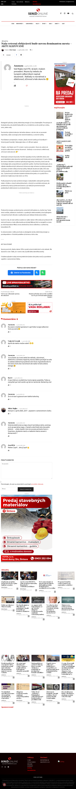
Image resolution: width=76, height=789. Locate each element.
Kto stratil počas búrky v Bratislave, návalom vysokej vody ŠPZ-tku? (68, 694)
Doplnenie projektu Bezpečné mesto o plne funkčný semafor (9, 583)
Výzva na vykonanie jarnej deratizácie (10, 294)
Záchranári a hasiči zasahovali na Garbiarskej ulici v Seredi (63, 185)
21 (58, 703)
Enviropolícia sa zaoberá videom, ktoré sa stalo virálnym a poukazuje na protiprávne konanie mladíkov (37, 668)
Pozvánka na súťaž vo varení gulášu (68, 148)
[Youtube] (68, 13)
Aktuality (5, 41)
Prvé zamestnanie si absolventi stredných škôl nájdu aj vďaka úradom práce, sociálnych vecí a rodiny (47, 585)
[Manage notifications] (4, 784)
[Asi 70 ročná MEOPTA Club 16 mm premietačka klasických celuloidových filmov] (28, 576)
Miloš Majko (12, 50)
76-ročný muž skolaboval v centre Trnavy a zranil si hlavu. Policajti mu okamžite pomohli (22, 667)
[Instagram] (64, 13)
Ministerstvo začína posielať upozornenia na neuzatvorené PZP (68, 607)
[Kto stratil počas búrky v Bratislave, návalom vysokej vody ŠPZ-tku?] (68, 686)
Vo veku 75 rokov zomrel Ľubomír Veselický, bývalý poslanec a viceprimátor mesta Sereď (52, 609)
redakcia (41, 590)
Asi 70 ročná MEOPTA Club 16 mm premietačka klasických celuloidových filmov (28, 584)
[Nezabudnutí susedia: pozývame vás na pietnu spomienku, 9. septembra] (7, 686)
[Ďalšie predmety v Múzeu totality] (7, 600)
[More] (21, 55)
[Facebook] (61, 13)
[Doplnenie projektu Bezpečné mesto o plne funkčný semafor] (9, 576)
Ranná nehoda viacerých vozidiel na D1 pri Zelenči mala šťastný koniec (40, 295)
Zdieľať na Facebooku (22, 273)
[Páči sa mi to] (9, 332)
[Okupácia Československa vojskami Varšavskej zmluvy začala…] (22, 686)
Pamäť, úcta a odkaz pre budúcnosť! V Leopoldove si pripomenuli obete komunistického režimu (53, 668)
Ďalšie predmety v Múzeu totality (7, 606)
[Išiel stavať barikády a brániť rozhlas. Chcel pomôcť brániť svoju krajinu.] (53, 686)
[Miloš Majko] (2, 50)
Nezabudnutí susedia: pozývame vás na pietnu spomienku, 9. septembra (7, 695)
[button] (72, 13)
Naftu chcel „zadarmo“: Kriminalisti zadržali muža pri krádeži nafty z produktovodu (37, 696)
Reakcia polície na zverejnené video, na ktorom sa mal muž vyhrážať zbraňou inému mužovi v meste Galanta (7, 668)
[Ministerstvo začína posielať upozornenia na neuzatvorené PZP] (68, 600)
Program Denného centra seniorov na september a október (65, 583)
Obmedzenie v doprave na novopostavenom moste (63, 219)
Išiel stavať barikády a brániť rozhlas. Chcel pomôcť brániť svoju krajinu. (52, 695)
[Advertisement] (19, 13)
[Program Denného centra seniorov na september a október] (66, 576)
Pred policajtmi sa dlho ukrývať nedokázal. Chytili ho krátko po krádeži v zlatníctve (22, 608)
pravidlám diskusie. (37, 484)
